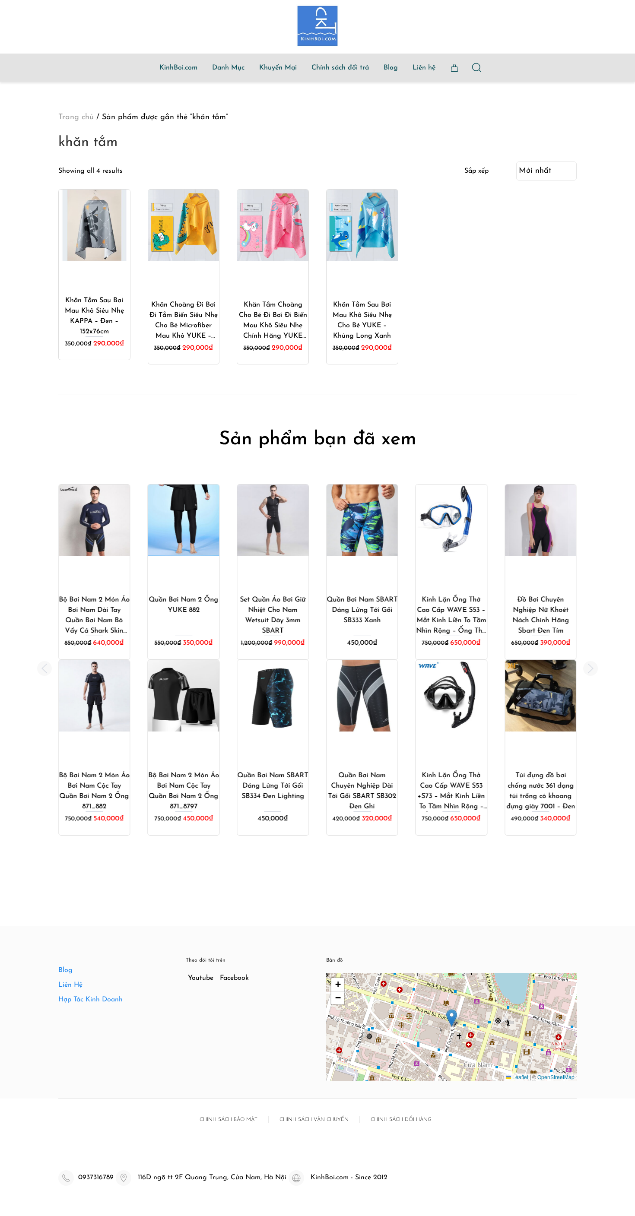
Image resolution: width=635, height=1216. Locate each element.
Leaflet (519, 1076)
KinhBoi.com (178, 67)
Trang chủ (76, 117)
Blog (391, 67)
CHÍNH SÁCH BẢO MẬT (228, 1119)
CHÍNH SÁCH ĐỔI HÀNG (401, 1119)
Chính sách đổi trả (340, 67)
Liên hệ (424, 67)
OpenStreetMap (556, 1076)
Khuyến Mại (278, 67)
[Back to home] (317, 26)
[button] (44, 668)
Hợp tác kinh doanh (90, 999)
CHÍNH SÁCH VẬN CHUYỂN (314, 1119)
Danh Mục (228, 67)
